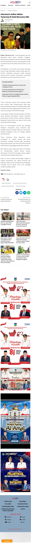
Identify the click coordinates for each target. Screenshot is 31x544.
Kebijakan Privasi (23, 504)
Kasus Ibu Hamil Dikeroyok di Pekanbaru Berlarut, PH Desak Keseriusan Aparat (23, 224)
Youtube (9, 522)
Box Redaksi (22, 501)
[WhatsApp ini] (28, 192)
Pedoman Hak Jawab (22, 506)
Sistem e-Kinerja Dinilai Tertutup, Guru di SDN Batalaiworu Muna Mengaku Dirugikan (22, 257)
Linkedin (24, 519)
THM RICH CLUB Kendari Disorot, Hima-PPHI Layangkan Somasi (7, 223)
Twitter (23, 517)
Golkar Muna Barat (6, 183)
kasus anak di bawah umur (19, 183)
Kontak (23, 509)
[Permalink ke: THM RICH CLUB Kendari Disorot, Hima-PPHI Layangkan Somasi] (8, 216)
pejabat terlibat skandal (8, 186)
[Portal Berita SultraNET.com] (15, 2)
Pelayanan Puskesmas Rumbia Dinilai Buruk (6, 199)
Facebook (9, 517)
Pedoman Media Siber (8, 506)
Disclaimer (8, 504)
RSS (23, 522)
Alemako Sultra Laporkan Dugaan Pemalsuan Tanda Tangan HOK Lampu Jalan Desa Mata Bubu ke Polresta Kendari (8, 258)
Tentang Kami (8, 501)
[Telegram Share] (24, 192)
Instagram (9, 519)
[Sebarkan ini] (17, 192)
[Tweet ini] (21, 192)
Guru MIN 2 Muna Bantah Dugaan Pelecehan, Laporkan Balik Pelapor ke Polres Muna (23, 240)
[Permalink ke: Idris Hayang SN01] (2, 20)
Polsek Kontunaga (20, 186)
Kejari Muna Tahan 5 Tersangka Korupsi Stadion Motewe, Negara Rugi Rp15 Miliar (7, 240)
